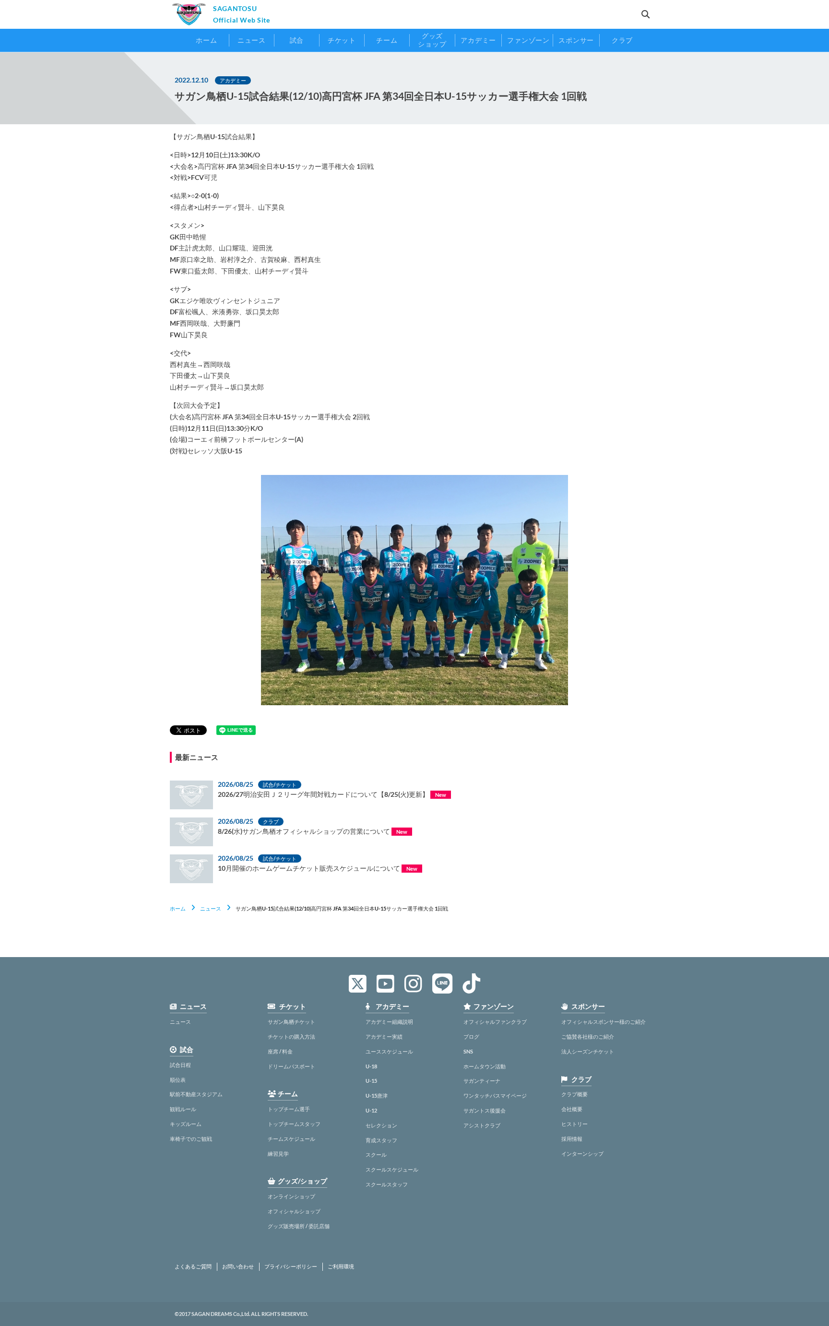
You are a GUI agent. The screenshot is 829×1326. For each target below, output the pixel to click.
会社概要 (571, 1109)
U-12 (371, 1110)
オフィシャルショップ (294, 1211)
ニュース (210, 908)
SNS (468, 1051)
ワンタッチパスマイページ (495, 1095)
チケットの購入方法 (291, 1036)
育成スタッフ (381, 1140)
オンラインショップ (291, 1196)
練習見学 (278, 1153)
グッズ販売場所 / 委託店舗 (299, 1226)
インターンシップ (582, 1153)
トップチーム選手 (289, 1109)
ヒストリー (574, 1124)
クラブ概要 (574, 1094)
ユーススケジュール (389, 1051)
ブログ (471, 1036)
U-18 (371, 1066)
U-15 (371, 1080)
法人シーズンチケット (587, 1051)
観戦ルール (183, 1109)
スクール (376, 1154)
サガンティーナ (481, 1080)
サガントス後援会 (484, 1110)
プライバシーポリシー (290, 1266)
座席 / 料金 (280, 1051)
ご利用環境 (341, 1266)
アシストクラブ (481, 1125)
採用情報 (571, 1139)
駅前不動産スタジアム (196, 1094)
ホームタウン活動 (484, 1066)
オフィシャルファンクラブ (495, 1021)
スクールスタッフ (387, 1184)
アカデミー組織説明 (389, 1021)
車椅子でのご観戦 (191, 1139)
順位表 (178, 1080)
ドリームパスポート (291, 1066)
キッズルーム (185, 1124)
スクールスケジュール (392, 1169)
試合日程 (180, 1065)
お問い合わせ (238, 1266)
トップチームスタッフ (294, 1124)
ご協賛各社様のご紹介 (587, 1036)
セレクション (381, 1125)
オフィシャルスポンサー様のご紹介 (603, 1021)
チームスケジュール (291, 1139)
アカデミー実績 (384, 1036)
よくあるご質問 (193, 1266)
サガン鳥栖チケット (291, 1021)
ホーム (178, 908)
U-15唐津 (377, 1095)
